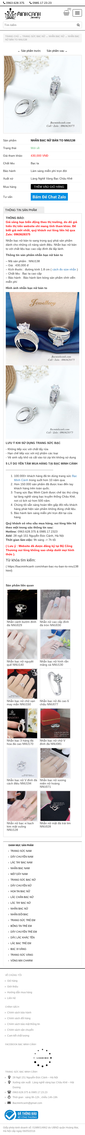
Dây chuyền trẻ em (24, 931)
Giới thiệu (12, 986)
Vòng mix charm (22, 960)
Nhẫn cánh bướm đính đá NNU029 (21, 623)
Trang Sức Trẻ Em (23, 920)
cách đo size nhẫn (64, 269)
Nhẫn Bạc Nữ (56, 36)
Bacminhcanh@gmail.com (27, 1103)
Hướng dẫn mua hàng (19, 992)
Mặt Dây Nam (19, 874)
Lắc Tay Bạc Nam (21, 862)
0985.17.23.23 (42, 3)
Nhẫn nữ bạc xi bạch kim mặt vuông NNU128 (20, 826)
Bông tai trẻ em (21, 926)
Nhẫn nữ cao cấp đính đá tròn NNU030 (54, 623)
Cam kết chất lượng (18, 1035)
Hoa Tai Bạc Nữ (20, 891)
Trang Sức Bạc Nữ (33, 36)
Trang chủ (12, 36)
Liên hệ (11, 998)
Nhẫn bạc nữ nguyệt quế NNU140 (20, 663)
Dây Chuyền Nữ (21, 885)
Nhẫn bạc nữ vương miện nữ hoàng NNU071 (53, 783)
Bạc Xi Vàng (18, 949)
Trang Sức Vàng (22, 954)
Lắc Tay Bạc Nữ (21, 902)
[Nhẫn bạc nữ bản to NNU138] (42, 94)
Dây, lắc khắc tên (23, 937)
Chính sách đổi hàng (19, 1018)
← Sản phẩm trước (29, 50)
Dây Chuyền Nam (22, 856)
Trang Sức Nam (21, 851)
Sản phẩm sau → (57, 50)
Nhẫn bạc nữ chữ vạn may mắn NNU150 (21, 702)
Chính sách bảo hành (19, 1012)
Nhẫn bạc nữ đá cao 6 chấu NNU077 (54, 702)
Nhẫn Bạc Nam (20, 868)
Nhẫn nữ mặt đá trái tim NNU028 (55, 825)
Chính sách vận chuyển (20, 1029)
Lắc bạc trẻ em (21, 943)
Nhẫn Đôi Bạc (19, 914)
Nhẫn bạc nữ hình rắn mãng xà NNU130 (54, 663)
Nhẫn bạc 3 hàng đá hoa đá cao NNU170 (20, 742)
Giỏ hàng (12, 980)
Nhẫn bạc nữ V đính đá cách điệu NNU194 (22, 781)
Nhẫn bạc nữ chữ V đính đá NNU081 (52, 742)
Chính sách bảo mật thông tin (23, 1024)
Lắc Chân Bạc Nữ (22, 897)
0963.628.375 (14, 3)
